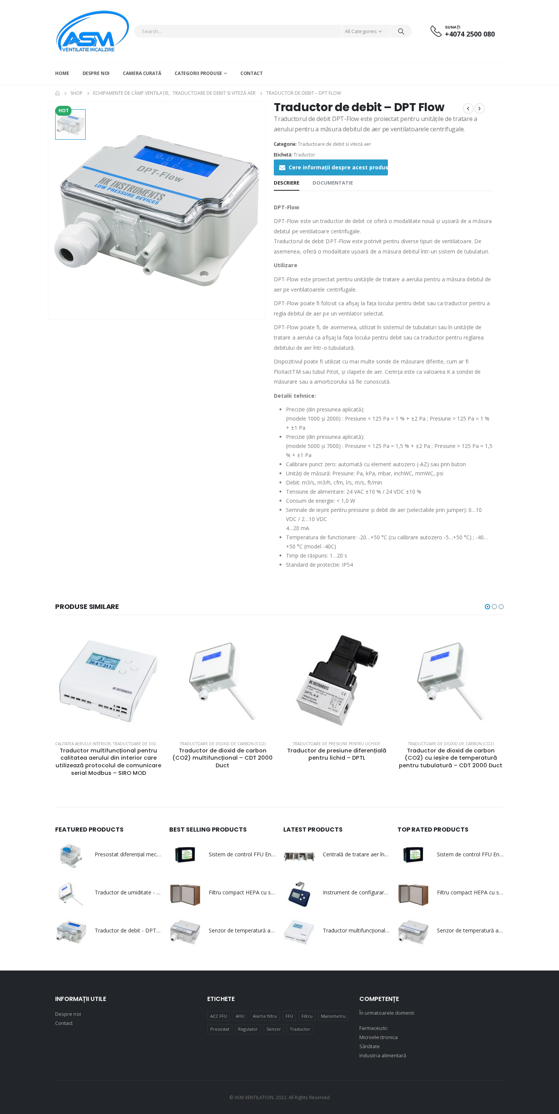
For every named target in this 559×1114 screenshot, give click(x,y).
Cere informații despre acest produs (338, 167)
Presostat (220, 1029)
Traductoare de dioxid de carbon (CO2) (156, 743)
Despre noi (96, 73)
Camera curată (142, 73)
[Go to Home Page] (57, 93)
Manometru (333, 1016)
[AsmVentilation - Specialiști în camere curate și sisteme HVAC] (92, 31)
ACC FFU (218, 1016)
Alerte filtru (265, 1016)
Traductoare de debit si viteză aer (334, 144)
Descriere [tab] (286, 182)
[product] (108, 681)
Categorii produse (198, 73)
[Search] (401, 31)
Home (62, 73)
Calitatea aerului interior (83, 743)
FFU (289, 1016)
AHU (240, 1016)
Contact (251, 73)
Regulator (248, 1029)
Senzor (274, 1029)
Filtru (307, 1016)
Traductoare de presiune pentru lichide (336, 743)
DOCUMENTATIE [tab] (333, 182)
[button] (487, 606)
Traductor (304, 154)
